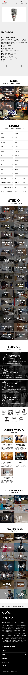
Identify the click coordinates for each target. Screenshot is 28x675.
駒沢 (2, 155)
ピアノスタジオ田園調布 (6, 192)
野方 (16, 164)
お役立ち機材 (13, 606)
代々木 (2, 137)
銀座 (2, 169)
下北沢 (16, 146)
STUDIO (4, 650)
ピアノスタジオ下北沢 (6, 187)
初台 (2, 146)
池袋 (16, 142)
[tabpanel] (14, 14)
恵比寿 (16, 174)
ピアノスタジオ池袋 (20, 178)
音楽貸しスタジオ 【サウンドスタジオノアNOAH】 (10, 605)
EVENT (4, 666)
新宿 (16, 137)
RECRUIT (4, 658)
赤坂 (2, 164)
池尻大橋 (17, 155)
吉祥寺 (2, 151)
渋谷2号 (17, 133)
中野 (2, 174)
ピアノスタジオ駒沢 (20, 183)
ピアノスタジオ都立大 (6, 183)
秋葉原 (16, 169)
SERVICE (4, 654)
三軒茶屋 (17, 151)
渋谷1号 (2, 133)
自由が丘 (17, 160)
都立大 (2, 160)
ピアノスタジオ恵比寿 (20, 192)
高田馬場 (3, 142)
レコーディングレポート (5, 606)
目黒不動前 (3, 178)
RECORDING (5, 662)
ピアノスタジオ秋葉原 (20, 187)
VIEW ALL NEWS (14, 66)
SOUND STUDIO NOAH (8, 646)
